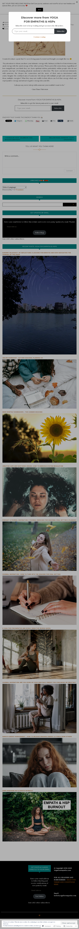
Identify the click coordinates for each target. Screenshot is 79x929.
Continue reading (39, 37)
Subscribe (60, 31)
